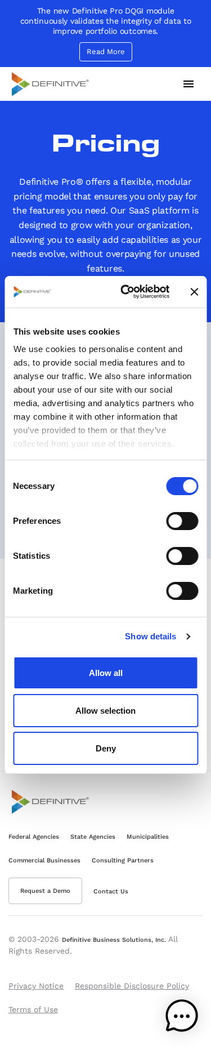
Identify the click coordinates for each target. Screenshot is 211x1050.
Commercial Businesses (44, 860)
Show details (150, 636)
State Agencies (92, 836)
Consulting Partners (123, 860)
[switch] (182, 521)
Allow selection (105, 710)
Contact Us (110, 891)
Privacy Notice (36, 985)
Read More (106, 51)
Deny (106, 748)
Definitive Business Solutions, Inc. (114, 940)
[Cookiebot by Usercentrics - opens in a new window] (125, 291)
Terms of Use (33, 1009)
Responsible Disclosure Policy (132, 985)
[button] (182, 1018)
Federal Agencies (33, 836)
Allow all (106, 673)
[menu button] (188, 84)
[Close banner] (194, 292)
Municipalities (148, 836)
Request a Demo (45, 891)
